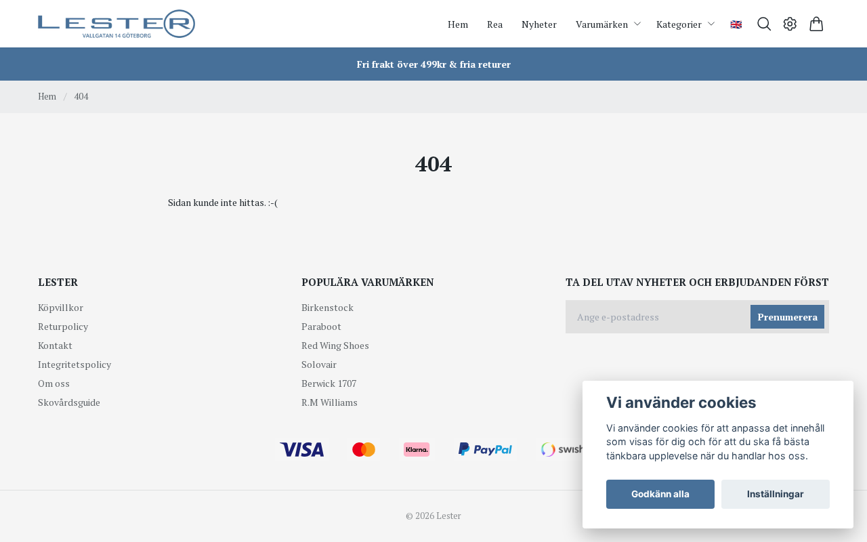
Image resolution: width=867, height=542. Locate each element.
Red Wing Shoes (335, 345)
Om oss (54, 383)
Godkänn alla (660, 493)
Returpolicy (63, 326)
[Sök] (764, 24)
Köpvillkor (60, 307)
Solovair (319, 364)
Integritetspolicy (74, 364)
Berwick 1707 (328, 383)
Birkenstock (327, 307)
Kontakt (55, 345)
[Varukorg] (816, 24)
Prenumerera (788, 316)
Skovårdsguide (69, 402)
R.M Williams (329, 402)
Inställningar (775, 493)
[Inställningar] (790, 24)
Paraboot (321, 326)
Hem (47, 96)
